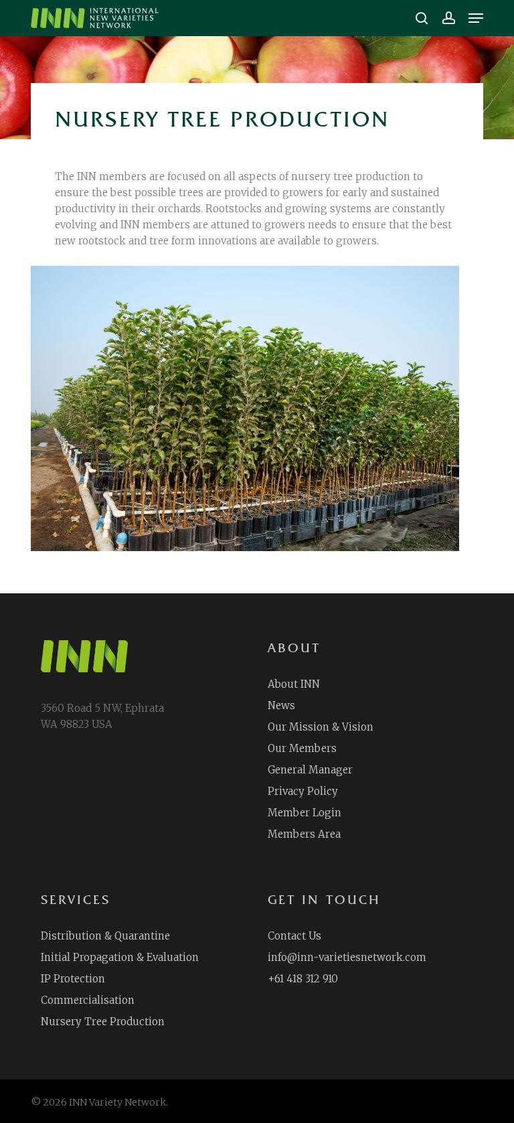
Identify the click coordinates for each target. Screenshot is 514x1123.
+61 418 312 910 (303, 978)
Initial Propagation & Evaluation (120, 957)
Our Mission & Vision (320, 727)
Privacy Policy (303, 791)
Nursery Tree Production (103, 1021)
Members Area (304, 834)
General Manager (310, 769)
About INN (294, 684)
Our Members (302, 748)
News (281, 705)
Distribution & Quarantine (105, 935)
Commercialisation (88, 1000)
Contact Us (294, 935)
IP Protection (73, 978)
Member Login (304, 812)
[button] (475, 18)
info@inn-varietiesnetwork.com (347, 957)
